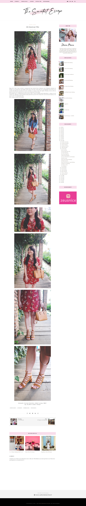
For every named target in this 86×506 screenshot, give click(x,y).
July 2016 (63, 148)
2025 (61, 128)
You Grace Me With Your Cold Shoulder (68, 156)
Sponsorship (46, 1)
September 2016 (64, 146)
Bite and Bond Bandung (68, 98)
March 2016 (63, 171)
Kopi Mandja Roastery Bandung (69, 92)
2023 (61, 131)
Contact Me (38, 1)
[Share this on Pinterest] (33, 413)
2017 (61, 139)
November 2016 (64, 143)
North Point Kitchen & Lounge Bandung (68, 162)
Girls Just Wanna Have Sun (65, 151)
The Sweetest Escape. (45, 503)
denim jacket (32, 24)
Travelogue (24, 1)
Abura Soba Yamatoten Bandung (66, 159)
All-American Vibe (64, 164)
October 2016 (63, 144)
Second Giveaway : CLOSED (69, 115)
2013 (61, 178)
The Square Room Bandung (68, 86)
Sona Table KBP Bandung (68, 80)
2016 (61, 140)
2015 (61, 175)
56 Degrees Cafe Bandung (65, 163)
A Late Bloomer (64, 166)
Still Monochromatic (64, 160)
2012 (61, 179)
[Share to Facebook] (27, 413)
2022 (61, 132)
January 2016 (63, 174)
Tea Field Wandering (64, 152)
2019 (61, 136)
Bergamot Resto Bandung (68, 62)
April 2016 (63, 170)
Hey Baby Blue (66, 109)
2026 (61, 127)
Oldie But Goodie (64, 158)
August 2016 (63, 147)
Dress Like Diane (64, 150)
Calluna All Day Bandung (68, 68)
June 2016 (63, 167)
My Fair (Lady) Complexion (69, 74)
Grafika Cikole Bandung (65, 155)
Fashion (17, 1)
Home (11, 1)
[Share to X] (30, 413)
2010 (61, 182)
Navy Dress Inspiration (65, 154)
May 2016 (63, 168)
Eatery (32, 1)
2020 (61, 135)
